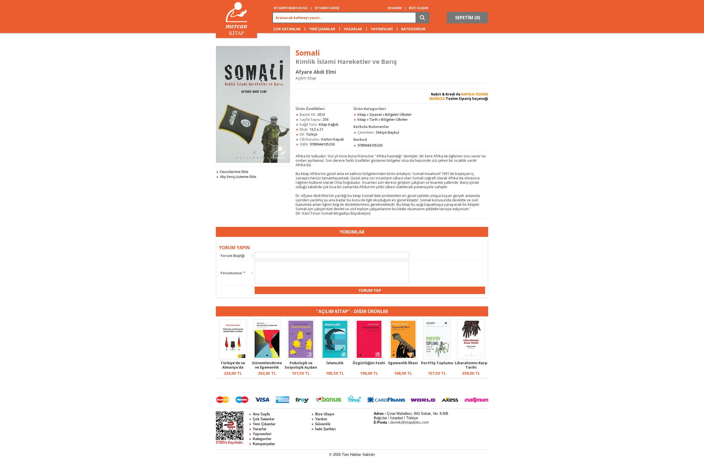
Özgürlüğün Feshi (369, 362)
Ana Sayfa (261, 414)
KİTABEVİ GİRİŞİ (327, 8)
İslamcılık (334, 362)
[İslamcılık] (335, 357)
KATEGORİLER (413, 28)
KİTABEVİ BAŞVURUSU (291, 8)
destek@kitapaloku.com (409, 422)
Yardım (321, 419)
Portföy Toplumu (437, 362)
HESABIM (394, 8)
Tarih (373, 119)
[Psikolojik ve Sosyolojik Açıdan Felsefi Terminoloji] (301, 357)
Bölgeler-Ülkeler (398, 114)
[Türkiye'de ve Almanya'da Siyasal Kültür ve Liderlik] (233, 357)
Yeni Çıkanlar (264, 424)
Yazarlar (259, 429)
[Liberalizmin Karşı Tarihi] (471, 357)
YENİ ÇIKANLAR (322, 28)
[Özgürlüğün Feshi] (369, 357)
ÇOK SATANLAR (287, 28)
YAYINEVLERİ (382, 28)
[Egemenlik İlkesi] (403, 357)
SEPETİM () (467, 18)
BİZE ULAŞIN (418, 8)
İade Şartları (325, 429)
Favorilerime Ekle (234, 171)
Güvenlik (322, 424)
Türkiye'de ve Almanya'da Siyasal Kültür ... (233, 367)
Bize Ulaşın (324, 414)
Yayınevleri (262, 434)
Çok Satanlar (263, 419)
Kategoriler (262, 439)
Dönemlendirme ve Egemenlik (267, 365)
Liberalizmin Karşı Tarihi (471, 365)
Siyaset (375, 114)
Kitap (362, 114)
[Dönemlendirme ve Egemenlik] (267, 357)
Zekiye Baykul (387, 132)
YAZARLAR (353, 28)
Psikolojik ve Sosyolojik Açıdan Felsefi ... (301, 367)
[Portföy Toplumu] (437, 357)
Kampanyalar (264, 444)
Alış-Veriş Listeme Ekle (238, 176)
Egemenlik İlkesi (403, 362)
